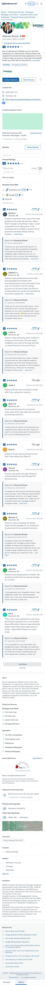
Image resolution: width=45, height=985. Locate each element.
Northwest (5, 17)
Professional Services (16, 12)
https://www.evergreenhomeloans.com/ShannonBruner (24, 99)
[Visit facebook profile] (3, 103)
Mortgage (29, 12)
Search (3, 12)
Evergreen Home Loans (29, 15)
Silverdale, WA (11, 96)
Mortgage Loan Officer (9, 15)
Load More (22, 664)
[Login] (25, 3)
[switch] (39, 168)
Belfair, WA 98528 (15, 817)
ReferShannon (28, 80)
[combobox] (22, 155)
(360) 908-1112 (11, 92)
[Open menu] (41, 3)
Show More (36, 60)
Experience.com (18, 973)
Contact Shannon (10, 80)
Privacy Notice (13, 977)
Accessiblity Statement (28, 977)
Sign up (31, 3)
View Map (22, 826)
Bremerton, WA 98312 (16, 808)
